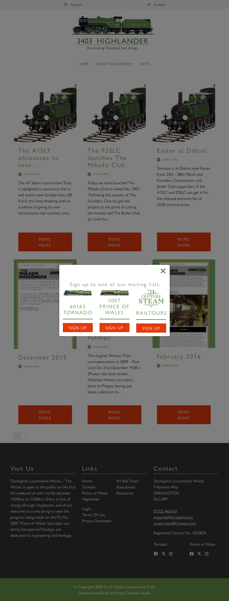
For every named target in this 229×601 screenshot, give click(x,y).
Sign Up (78, 327)
